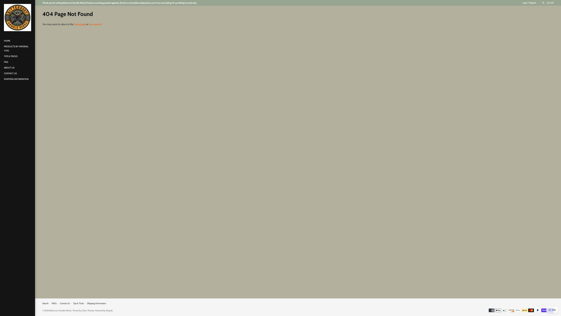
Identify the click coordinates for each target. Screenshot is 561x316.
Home (7, 40)
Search (45, 303)
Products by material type (16, 48)
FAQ (6, 62)
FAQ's (54, 303)
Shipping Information (16, 79)
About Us (9, 67)
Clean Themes (88, 310)
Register (532, 2)
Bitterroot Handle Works (60, 310)
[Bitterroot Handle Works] (17, 17)
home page (79, 24)
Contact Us (10, 73)
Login (525, 2)
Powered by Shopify (104, 310)
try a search (95, 24)
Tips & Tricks (11, 56)
